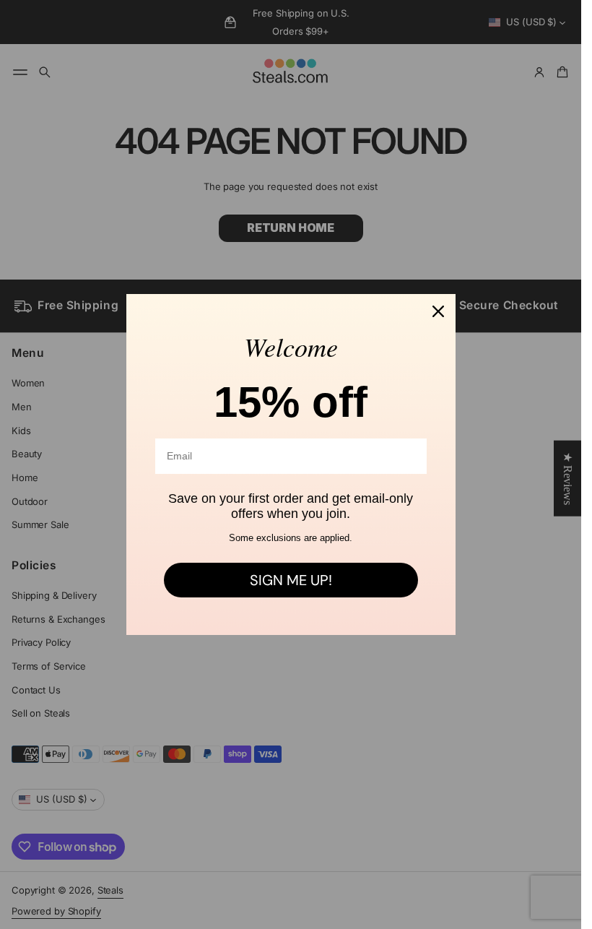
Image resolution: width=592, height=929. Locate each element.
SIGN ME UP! (291, 580)
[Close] (438, 311)
